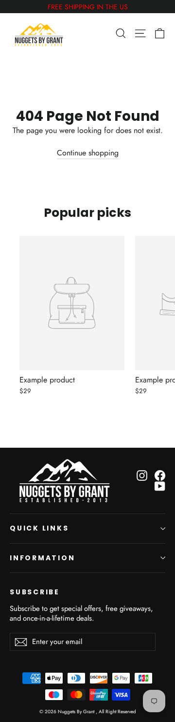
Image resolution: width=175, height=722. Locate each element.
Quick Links (39, 528)
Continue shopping (88, 152)
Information (42, 558)
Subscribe (35, 592)
